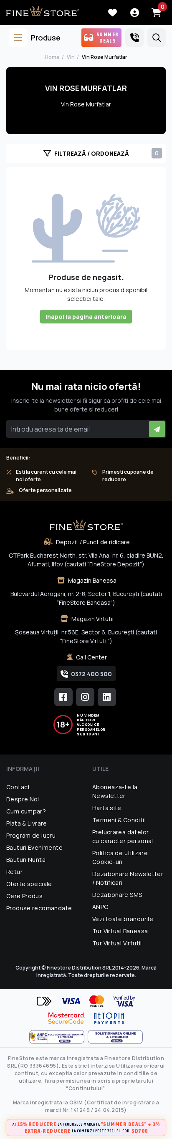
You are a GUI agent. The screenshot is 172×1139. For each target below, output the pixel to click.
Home (52, 57)
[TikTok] (107, 697)
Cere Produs (24, 896)
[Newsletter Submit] (157, 429)
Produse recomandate (39, 908)
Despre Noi (22, 799)
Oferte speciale (29, 884)
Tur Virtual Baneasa (120, 931)
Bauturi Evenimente (34, 847)
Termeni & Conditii (119, 820)
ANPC (100, 907)
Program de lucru (31, 835)
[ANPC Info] (58, 1037)
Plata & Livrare (26, 823)
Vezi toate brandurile (122, 919)
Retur (14, 872)
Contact (18, 787)
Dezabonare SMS (117, 895)
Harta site (106, 808)
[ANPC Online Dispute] (115, 1037)
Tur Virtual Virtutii (117, 943)
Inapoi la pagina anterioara (86, 317)
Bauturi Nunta (26, 860)
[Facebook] (63, 697)
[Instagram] (85, 697)
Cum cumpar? (26, 811)
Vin (71, 57)
